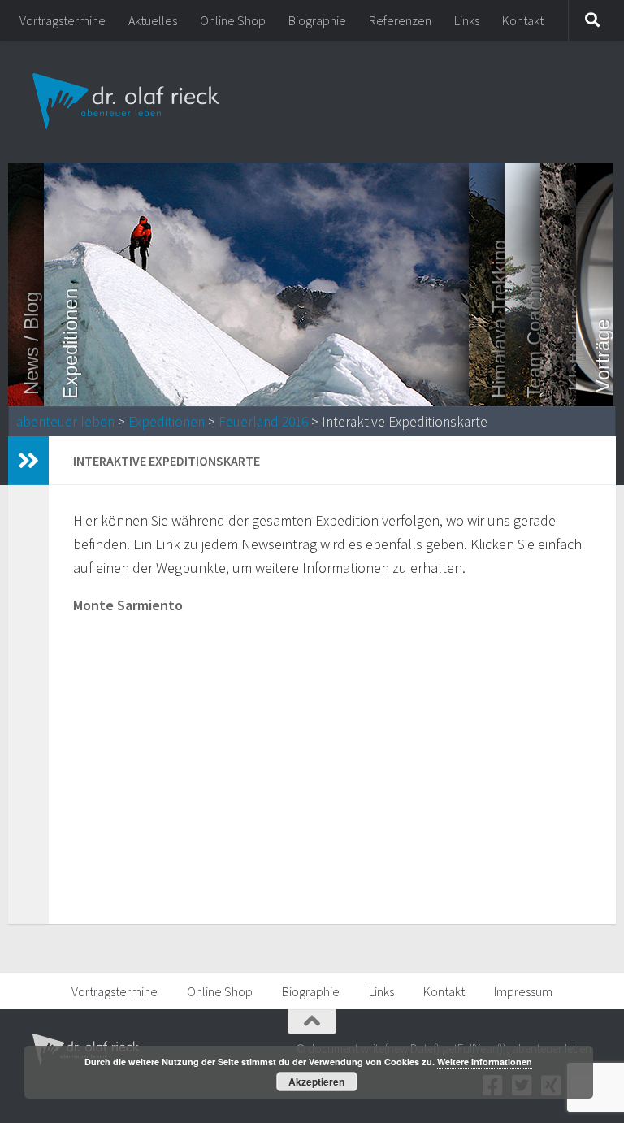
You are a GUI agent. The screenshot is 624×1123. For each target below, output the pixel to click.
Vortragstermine (63, 20)
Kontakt (523, 20)
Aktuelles (152, 20)
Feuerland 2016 (263, 422)
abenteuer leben (65, 422)
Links (466, 20)
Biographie (317, 20)
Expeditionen (166, 422)
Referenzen (400, 20)
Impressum (523, 991)
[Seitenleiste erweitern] (28, 460)
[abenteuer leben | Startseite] (127, 101)
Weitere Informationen (484, 1062)
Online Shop (233, 20)
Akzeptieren (316, 1081)
